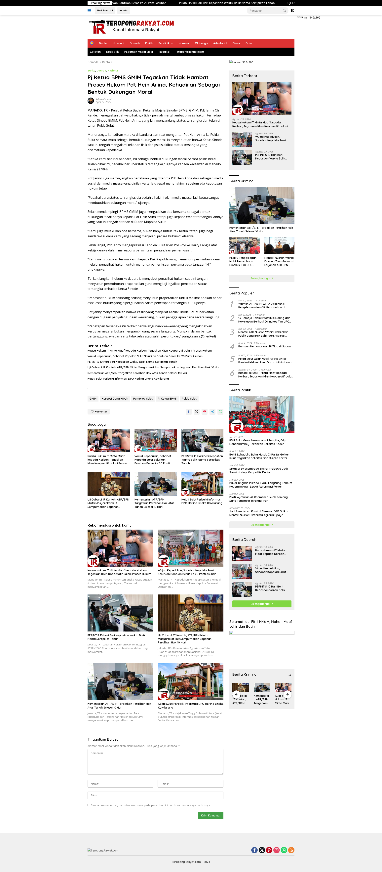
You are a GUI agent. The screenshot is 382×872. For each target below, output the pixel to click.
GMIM (93, 398)
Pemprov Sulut (143, 398)
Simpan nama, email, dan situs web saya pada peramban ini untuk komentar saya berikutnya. (151, 805)
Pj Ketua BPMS (167, 398)
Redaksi (164, 52)
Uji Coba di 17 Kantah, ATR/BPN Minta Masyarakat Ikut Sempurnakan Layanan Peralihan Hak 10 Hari (154, 367)
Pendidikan (166, 43)
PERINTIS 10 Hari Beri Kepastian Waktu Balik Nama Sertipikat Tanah (186, 3)
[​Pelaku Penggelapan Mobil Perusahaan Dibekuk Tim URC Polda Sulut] (244, 245)
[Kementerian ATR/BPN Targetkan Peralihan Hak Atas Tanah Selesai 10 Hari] (155, 484)
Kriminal (184, 43)
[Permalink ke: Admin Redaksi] (91, 100)
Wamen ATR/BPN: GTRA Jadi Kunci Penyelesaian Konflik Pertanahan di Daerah (261, 305)
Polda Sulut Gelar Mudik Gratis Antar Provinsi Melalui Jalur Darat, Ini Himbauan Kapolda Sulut (265, 360)
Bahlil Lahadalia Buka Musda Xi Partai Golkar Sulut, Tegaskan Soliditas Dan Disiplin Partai (259, 456)
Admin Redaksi (103, 99)
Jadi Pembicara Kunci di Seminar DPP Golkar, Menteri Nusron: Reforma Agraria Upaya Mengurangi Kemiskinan (259, 513)
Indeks (124, 10)
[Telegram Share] (212, 412)
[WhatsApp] (284, 850)
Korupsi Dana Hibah (115, 398)
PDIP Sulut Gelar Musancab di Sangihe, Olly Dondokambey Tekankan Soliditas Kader (257, 442)
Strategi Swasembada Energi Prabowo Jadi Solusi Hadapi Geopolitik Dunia (258, 470)
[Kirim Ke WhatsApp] (220, 412)
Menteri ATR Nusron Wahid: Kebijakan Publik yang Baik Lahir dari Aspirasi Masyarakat (263, 333)
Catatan (95, 52)
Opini (249, 43)
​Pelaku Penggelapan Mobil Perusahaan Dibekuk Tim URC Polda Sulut (242, 261)
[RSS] (291, 850)
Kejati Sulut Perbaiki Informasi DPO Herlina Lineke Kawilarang (128, 378)
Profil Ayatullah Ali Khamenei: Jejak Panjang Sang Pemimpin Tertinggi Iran (258, 498)
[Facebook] (254, 850)
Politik (149, 43)
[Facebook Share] (189, 412)
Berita (103, 43)
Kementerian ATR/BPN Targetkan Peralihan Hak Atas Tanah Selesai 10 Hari (137, 373)
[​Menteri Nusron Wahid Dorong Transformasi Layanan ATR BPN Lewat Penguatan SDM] (279, 245)
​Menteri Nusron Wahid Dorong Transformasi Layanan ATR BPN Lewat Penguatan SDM (279, 261)
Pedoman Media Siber (138, 52)
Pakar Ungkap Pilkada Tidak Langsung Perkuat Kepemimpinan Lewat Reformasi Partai (260, 484)
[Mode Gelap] (292, 10)
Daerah (135, 43)
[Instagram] (276, 850)
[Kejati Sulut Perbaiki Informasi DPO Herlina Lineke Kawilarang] (202, 484)
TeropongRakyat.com (189, 52)
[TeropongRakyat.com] (131, 26)
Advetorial (220, 43)
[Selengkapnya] (289, 675)
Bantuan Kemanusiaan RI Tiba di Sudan (264, 346)
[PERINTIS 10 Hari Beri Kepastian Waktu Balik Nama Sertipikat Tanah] (202, 440)
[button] (284, 10)
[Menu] (90, 10)
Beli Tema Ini (105, 10)
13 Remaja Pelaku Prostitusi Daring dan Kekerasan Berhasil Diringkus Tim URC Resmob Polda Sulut (264, 319)
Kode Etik (112, 52)
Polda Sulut (189, 398)
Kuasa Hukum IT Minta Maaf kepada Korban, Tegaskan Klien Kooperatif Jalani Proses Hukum (150, 350)
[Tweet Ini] (197, 412)
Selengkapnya (260, 278)
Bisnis (236, 43)
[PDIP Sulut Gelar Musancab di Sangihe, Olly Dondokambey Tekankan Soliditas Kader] (261, 414)
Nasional (118, 43)
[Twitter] (262, 850)
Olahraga (201, 43)
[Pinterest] (269, 850)
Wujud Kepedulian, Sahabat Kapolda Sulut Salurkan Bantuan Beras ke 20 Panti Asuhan (145, 356)
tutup (300, 17)
